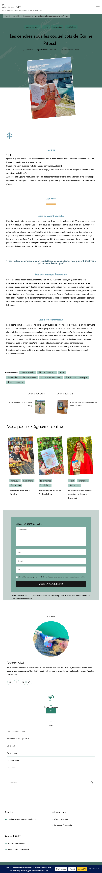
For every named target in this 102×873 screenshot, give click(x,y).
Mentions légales (61, 819)
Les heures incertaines (65, 239)
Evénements (28, 481)
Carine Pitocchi (27, 372)
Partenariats (57, 27)
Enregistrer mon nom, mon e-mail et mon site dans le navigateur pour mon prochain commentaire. (52, 577)
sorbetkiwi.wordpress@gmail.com (22, 819)
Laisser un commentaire (70, 49)
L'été (51, 711)
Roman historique (15, 382)
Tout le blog (71, 27)
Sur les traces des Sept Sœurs (18, 738)
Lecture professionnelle (16, 731)
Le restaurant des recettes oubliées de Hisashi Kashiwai (80, 494)
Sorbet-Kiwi (29, 49)
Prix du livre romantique (76, 377)
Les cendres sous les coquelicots (22, 377)
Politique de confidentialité (18, 849)
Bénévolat (15, 481)
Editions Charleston (47, 372)
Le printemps (45, 481)
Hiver (46, 27)
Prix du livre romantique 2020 (41, 239)
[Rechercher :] (48, 782)
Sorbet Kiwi (12, 6)
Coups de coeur (32, 27)
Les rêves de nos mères (16, 239)
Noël (72, 481)
